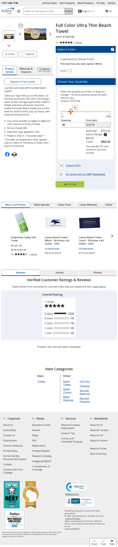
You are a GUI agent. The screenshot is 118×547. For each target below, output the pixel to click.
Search (68, 11)
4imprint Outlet (98, 448)
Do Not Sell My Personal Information (16, 457)
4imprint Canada (99, 430)
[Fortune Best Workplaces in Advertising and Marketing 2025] (11, 495)
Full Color (85, 381)
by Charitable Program (71, 440)
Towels (41, 381)
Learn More (99, 286)
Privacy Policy (10, 451)
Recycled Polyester (85, 400)
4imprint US (96, 425)
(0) (108, 12)
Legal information (72, 518)
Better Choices (67, 391)
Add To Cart (70, 184)
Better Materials (68, 398)
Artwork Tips (68, 433)
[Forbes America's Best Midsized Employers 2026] (14, 520)
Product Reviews (41, 450)
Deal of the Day (98, 453)
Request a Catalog (42, 456)
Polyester (85, 386)
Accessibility (9, 430)
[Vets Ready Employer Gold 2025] (30, 495)
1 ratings (78, 43)
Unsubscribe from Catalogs (13, 471)
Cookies (8, 465)
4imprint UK (96, 435)
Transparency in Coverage (41, 468)
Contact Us (9, 435)
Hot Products (67, 3)
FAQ (34, 440)
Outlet (112, 3)
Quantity (66, 120)
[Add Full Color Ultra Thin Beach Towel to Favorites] (20, 26)
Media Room (39, 445)
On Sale (100, 3)
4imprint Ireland (98, 440)
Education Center (41, 425)
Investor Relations (13, 446)
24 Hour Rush (49, 3)
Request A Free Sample (22, 81)
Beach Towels (67, 383)
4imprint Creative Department (70, 426)
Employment (10, 440)
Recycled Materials (85, 392)
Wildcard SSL (72, 495)
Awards (36, 430)
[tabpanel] (59, 313)
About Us (8, 425)
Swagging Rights (41, 461)
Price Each (91, 120)
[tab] (10, 70)
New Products (86, 3)
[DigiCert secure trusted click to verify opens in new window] (77, 487)
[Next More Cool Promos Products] (112, 236)
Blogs (35, 435)
